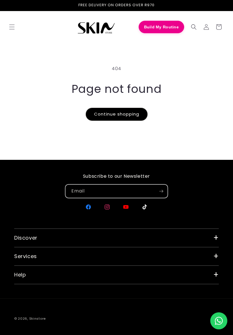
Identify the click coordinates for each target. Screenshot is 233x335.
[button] (12, 27)
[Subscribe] (161, 191)
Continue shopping (116, 114)
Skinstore (37, 318)
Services (25, 256)
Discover (26, 237)
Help (20, 274)
